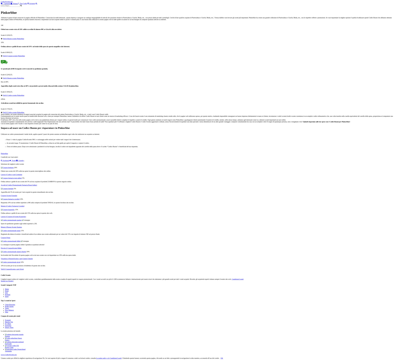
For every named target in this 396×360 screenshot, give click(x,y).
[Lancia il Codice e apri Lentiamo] (7, 167)
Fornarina (8, 326)
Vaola (7, 308)
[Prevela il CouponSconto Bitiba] (10, 241)
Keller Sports (9, 306)
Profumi (7, 295)
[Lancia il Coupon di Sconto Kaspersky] (8, 209)
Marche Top (9, 322)
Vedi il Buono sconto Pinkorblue (13, 39)
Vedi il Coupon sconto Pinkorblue (14, 56)
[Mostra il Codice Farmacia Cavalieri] (10, 199)
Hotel (7, 291)
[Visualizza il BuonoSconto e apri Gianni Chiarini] (13, 252)
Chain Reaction (10, 304)
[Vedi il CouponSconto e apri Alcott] (10, 262)
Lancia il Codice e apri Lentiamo (11, 174)
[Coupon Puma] (10, 231)
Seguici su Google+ (7, 281)
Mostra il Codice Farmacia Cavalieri (12, 206)
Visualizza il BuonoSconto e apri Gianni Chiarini (17, 259)
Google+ (21, 160)
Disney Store (9, 327)
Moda (7, 289)
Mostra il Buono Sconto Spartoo (11, 227)
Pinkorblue (4, 153)
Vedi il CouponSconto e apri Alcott (12, 269)
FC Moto (8, 324)
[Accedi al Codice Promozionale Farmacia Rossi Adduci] (11, 178)
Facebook (5, 160)
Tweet (13, 160)
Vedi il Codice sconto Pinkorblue (13, 95)
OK (222, 358)
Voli (6, 293)
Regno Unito (9, 347)
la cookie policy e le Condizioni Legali (108, 358)
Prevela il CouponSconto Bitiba (11, 248)
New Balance (9, 310)
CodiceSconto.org (7, 2)
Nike (6, 312)
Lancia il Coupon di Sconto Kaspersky (13, 217)
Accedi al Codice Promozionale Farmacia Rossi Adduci (19, 185)
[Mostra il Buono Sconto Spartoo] (11, 220)
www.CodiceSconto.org (9, 355)
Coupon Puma (5, 238)
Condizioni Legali (237, 279)
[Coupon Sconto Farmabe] (7, 188)
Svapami (8, 320)
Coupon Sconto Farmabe (9, 195)
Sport (6, 296)
